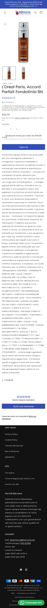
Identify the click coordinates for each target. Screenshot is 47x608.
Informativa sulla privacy (25, 597)
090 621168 (25, 543)
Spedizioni (9, 457)
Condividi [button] (8, 380)
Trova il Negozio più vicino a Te (19, 478)
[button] (5, 12)
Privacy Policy (11, 434)
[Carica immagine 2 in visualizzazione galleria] (23, 73)
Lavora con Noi (12, 484)
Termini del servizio (14, 445)
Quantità (5, 124)
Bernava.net (18, 585)
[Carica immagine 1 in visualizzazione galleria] (9, 73)
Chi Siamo (10, 473)
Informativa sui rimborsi (26, 593)
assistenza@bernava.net (22, 540)
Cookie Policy (11, 440)
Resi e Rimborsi (12, 451)
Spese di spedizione (22, 118)
